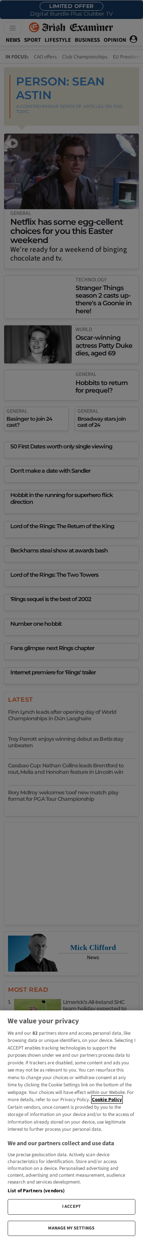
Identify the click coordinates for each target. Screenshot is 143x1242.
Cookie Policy (107, 1099)
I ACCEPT (71, 1206)
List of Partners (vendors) (36, 1190)
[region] (71, 1126)
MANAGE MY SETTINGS (71, 1228)
